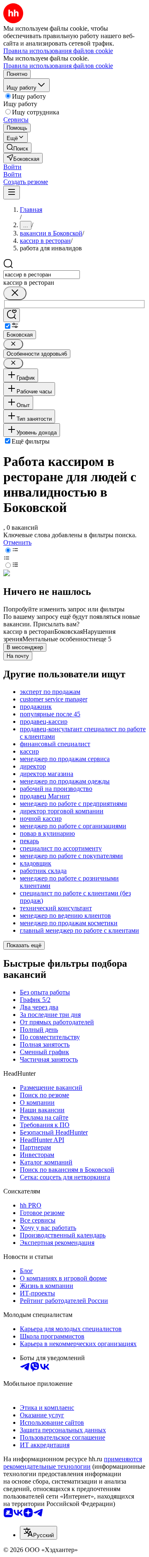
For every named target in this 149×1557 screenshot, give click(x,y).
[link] (17, 148)
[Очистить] (14, 293)
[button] (12, 166)
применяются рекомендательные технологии (72, 1462)
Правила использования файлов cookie (58, 65)
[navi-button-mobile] (11, 192)
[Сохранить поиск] (11, 315)
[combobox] (41, 274)
